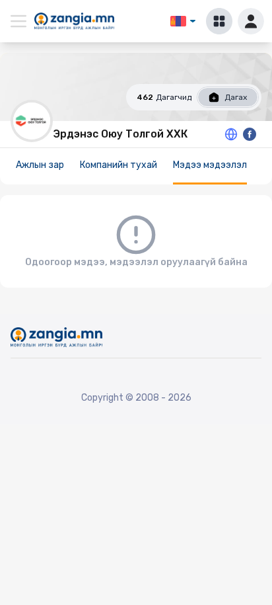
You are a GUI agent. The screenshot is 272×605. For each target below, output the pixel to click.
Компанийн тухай (118, 165)
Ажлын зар (40, 165)
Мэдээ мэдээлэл (210, 165)
